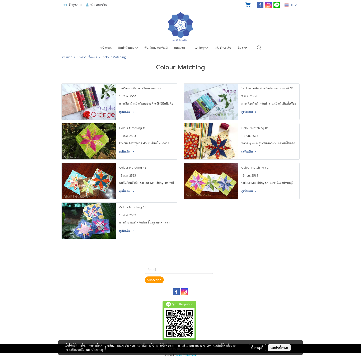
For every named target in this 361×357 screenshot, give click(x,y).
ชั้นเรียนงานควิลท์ (156, 48)
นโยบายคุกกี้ (99, 350)
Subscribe (154, 280)
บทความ (180, 48)
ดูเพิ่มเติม (125, 112)
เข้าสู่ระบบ (74, 5)
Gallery (200, 48)
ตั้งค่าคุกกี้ (257, 347)
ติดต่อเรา (243, 48)
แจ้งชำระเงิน (223, 48)
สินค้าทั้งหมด (126, 48)
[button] (259, 48)
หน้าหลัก (106, 48)
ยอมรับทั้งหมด (279, 347)
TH (291, 5)
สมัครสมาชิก (98, 5)
